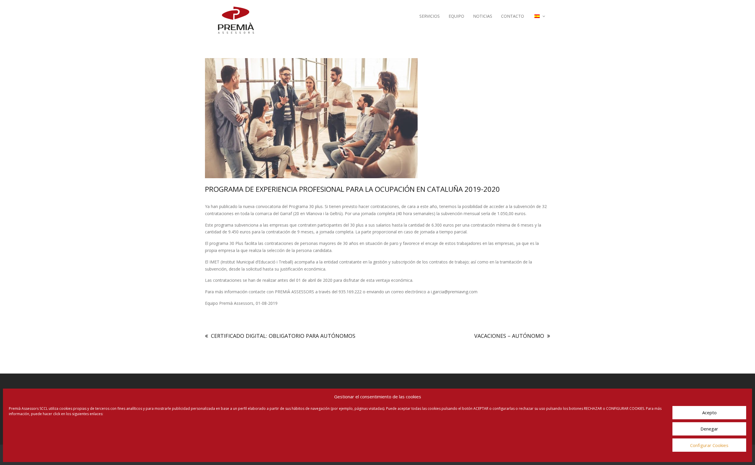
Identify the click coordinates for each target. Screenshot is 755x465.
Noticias (482, 16)
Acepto (709, 413)
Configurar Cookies (709, 445)
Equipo (456, 16)
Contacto (512, 16)
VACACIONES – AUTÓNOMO (509, 335)
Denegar (709, 429)
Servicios (429, 16)
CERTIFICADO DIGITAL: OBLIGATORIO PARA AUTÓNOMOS (283, 335)
